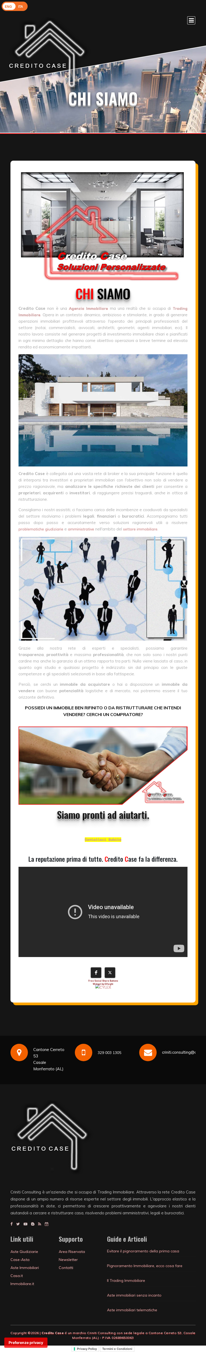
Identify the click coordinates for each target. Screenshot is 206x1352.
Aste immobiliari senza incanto (134, 1295)
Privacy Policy (87, 1349)
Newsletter (68, 1259)
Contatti (66, 1267)
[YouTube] (25, 1224)
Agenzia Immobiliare (88, 308)
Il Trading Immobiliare (126, 1280)
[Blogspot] (32, 1224)
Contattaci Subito (103, 840)
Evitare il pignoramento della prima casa (143, 1251)
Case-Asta (20, 1259)
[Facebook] (11, 1224)
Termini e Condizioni (117, 1349)
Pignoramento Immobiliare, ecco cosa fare (144, 1265)
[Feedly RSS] (39, 1224)
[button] (96, 972)
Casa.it (16, 1275)
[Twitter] (18, 1224)
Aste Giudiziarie (24, 1251)
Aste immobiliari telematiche (132, 1310)
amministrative (81, 529)
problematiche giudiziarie (41, 529)
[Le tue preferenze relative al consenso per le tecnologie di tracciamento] (25, 1343)
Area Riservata (72, 1251)
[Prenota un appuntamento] (47, 1224)
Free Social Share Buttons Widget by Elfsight (103, 982)
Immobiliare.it (22, 1283)
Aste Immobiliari (24, 1267)
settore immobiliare (140, 529)
